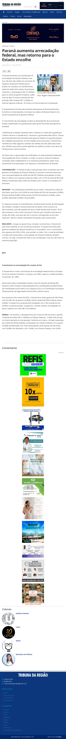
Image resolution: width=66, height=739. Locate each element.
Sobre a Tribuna (8, 695)
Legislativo (6, 717)
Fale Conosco (8, 700)
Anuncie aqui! (8, 698)
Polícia (12, 16)
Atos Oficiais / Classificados (31, 12)
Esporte (45, 12)
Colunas (59, 12)
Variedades (27, 16)
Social (19, 16)
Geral (52, 12)
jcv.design (58, 736)
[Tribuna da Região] (11, 4)
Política (5, 16)
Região (17, 12)
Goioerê (9, 12)
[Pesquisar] (35, 6)
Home (5, 693)
